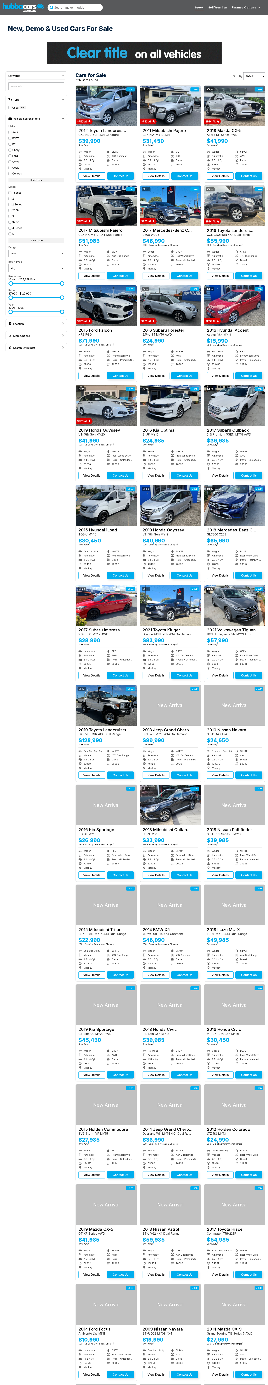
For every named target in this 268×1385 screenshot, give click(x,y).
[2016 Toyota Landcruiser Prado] (234, 206)
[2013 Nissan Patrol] (170, 1204)
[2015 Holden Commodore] (106, 1104)
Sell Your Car (217, 7)
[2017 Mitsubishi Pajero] (106, 206)
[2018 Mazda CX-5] (234, 106)
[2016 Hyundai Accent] (234, 305)
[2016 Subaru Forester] (170, 305)
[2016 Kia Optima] (170, 405)
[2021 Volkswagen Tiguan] (234, 605)
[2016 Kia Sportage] (106, 805)
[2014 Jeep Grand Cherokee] (170, 1104)
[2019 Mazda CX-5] (106, 1204)
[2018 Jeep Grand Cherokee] (170, 705)
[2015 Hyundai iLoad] (106, 505)
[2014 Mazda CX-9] (234, 1304)
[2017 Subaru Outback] (234, 405)
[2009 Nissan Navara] (170, 1304)
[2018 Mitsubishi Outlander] (170, 805)
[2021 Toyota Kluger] (170, 605)
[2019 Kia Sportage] (106, 1004)
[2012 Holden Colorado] (234, 1104)
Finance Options (244, 7)
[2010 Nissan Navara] (234, 705)
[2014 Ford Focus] (106, 1304)
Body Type (15, 261)
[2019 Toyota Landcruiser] (106, 705)
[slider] (10, 283)
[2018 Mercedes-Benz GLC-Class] (234, 505)
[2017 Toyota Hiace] (234, 1204)
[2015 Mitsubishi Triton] (106, 905)
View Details (91, 176)
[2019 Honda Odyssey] (106, 405)
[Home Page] (23, 7)
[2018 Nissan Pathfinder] (234, 805)
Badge (12, 247)
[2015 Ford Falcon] (106, 305)
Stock (199, 7)
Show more (36, 180)
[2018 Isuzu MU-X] (234, 905)
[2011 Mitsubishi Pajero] (170, 106)
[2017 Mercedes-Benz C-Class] (170, 206)
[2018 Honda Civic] (170, 1004)
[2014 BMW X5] (170, 905)
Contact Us (120, 176)
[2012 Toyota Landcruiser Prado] (106, 106)
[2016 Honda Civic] (234, 1004)
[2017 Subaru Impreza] (106, 605)
